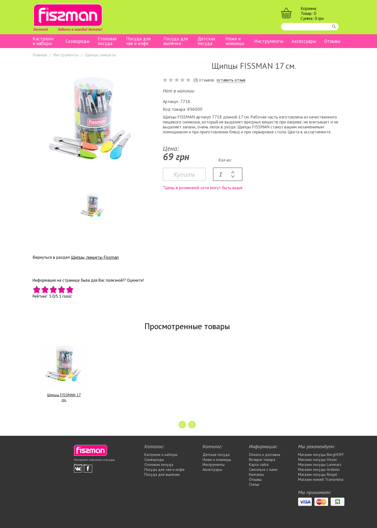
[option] (92, 123)
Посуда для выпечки (175, 41)
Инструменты (268, 41)
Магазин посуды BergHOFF (321, 454)
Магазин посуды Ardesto (319, 469)
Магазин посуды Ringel (317, 474)
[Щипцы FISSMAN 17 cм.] (64, 365)
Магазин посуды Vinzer (317, 459)
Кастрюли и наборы (43, 41)
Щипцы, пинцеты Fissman (95, 257)
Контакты (256, 474)
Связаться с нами (263, 469)
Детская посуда (206, 41)
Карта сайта (259, 464)
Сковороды (77, 41)
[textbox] (227, 174)
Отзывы (332, 41)
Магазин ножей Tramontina (320, 479)
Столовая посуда (107, 41)
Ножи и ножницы (234, 41)
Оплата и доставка (264, 454)
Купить (184, 174)
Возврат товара (262, 459)
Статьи (254, 484)
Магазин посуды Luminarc (319, 464)
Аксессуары (303, 41)
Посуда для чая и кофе (138, 41)
